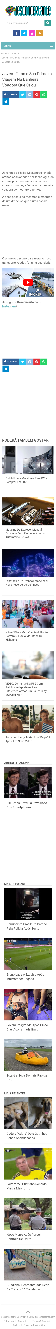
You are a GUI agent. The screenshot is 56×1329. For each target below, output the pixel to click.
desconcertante (8, 1317)
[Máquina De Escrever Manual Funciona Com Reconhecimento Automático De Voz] (28, 511)
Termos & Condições (42, 1321)
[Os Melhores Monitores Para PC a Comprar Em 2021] (28, 460)
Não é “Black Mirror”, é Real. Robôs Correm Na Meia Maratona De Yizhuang (26, 636)
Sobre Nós (9, 1321)
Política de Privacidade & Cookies (29, 1325)
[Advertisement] (28, 139)
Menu (7, 46)
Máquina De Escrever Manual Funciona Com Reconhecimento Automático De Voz (25, 533)
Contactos (23, 1321)
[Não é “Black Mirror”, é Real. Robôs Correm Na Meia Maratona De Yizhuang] (28, 614)
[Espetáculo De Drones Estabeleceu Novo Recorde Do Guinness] (28, 563)
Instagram (9, 306)
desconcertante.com (45, 1317)
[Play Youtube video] (28, 282)
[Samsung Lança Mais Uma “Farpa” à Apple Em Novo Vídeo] (28, 719)
